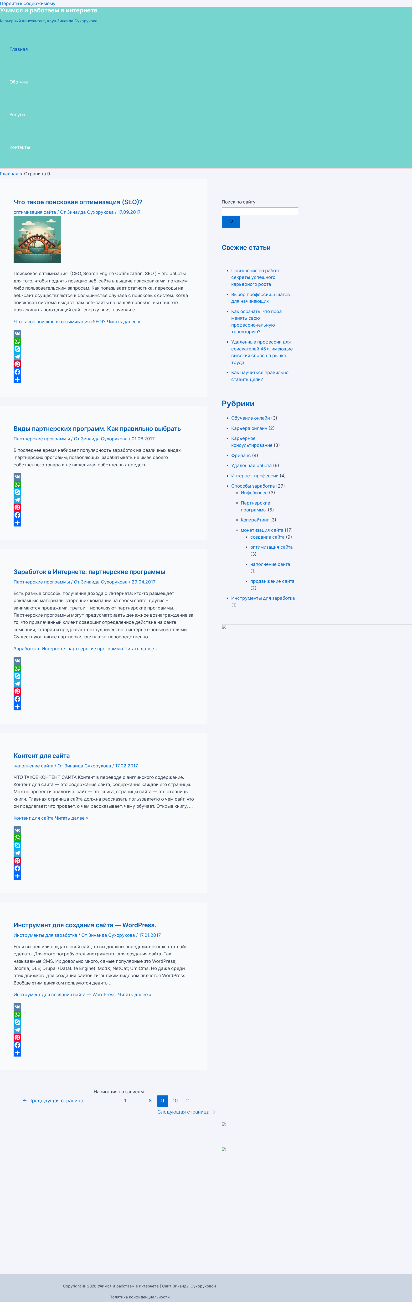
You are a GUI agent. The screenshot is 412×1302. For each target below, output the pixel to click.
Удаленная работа (251, 465)
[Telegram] (104, 356)
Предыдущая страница (52, 1101)
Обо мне (19, 82)
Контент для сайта (42, 755)
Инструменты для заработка (45, 935)
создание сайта (267, 537)
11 (187, 1101)
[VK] (104, 334)
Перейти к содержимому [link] (28, 3)
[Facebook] (104, 372)
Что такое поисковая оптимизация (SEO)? (78, 202)
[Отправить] (104, 379)
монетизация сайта (262, 530)
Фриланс (241, 455)
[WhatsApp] (104, 341)
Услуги (17, 114)
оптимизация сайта (35, 212)
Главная (19, 49)
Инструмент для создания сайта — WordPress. (85, 925)
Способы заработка (253, 486)
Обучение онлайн (250, 418)
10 (175, 1101)
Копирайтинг (255, 520)
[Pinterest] (104, 364)
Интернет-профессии (254, 476)
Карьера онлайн (249, 428)
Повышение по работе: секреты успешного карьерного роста (256, 277)
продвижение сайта (272, 581)
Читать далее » (77, 321)
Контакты (20, 147)
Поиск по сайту (239, 202)
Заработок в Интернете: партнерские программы (89, 571)
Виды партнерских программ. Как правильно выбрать (97, 428)
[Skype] (104, 349)
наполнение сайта (33, 766)
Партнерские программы (42, 439)
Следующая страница (186, 1112)
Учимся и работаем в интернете (48, 10)
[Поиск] (231, 222)
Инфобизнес (254, 492)
